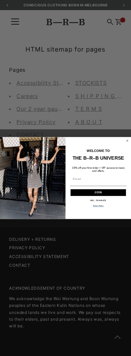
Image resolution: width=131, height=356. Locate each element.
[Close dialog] (127, 141)
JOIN (98, 192)
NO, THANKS (98, 200)
